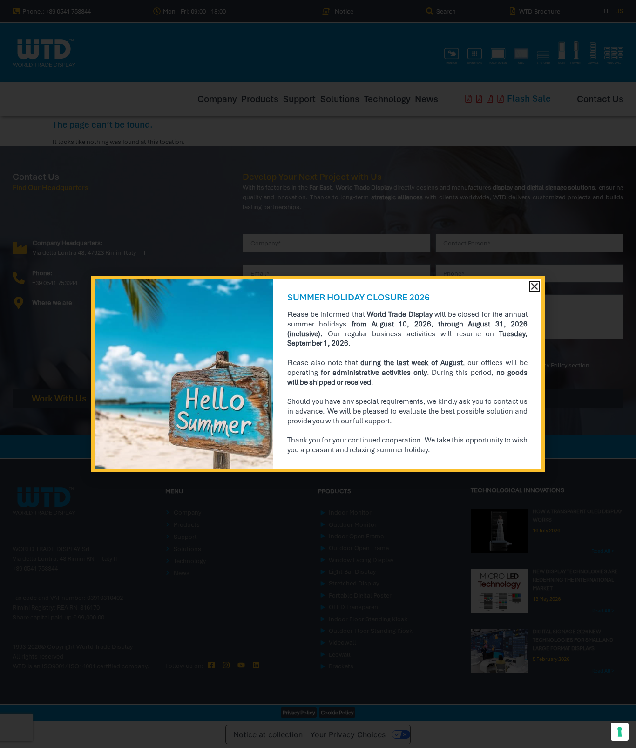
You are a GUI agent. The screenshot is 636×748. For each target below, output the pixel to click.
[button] (534, 286)
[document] (318, 374)
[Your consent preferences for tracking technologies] (620, 732)
